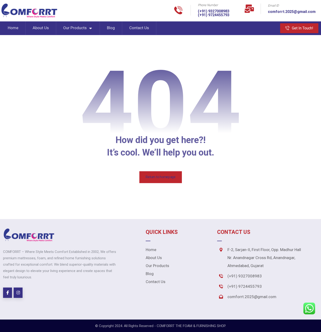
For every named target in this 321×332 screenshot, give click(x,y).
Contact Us (155, 281)
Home (151, 249)
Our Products (157, 265)
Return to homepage (161, 177)
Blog (150, 273)
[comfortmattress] (29, 11)
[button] (7, 293)
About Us (154, 257)
